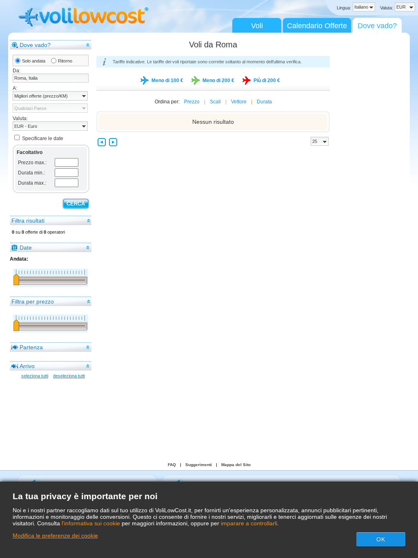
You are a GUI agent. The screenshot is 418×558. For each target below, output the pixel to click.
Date (26, 247)
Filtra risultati (27, 220)
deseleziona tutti (69, 375)
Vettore (239, 102)
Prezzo (192, 102)
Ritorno (65, 60)
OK (380, 539)
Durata (264, 102)
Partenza (31, 347)
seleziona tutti (34, 375)
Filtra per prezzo (32, 301)
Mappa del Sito (236, 464)
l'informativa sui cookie (91, 523)
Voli (257, 26)
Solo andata (33, 60)
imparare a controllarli (249, 523)
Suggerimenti (198, 464)
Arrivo (27, 366)
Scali (215, 102)
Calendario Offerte (317, 26)
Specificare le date (42, 138)
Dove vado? (377, 26)
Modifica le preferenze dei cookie (55, 535)
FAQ (172, 464)
